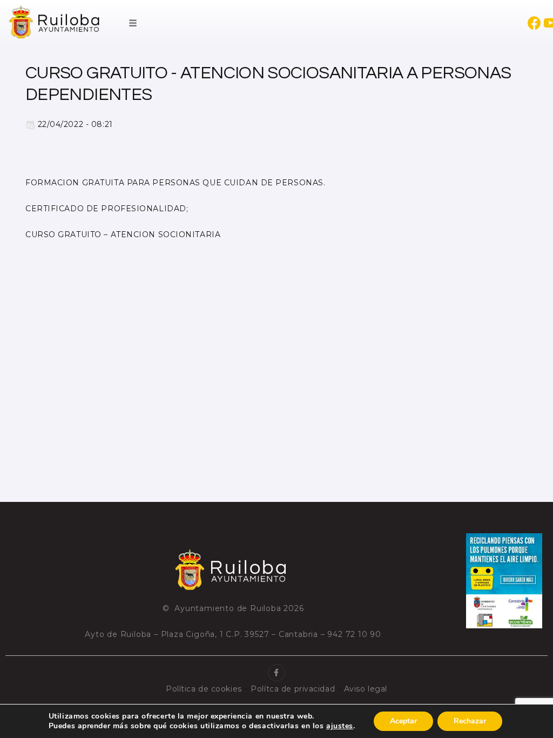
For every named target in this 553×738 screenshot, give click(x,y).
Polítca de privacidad (293, 689)
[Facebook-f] (276, 672)
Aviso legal (365, 689)
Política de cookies (204, 689)
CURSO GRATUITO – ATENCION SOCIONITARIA (122, 234)
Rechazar (470, 721)
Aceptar (403, 721)
